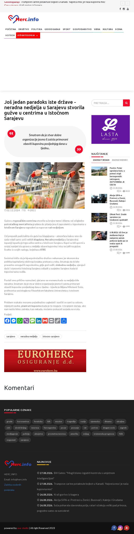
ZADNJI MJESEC (120, 160)
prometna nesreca (57, 433)
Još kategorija (26, 35)
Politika (36, 29)
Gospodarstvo (82, 29)
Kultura (108, 29)
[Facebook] (120, 9)
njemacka (95, 421)
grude (9, 421)
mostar (58, 421)
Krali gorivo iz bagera (31, 3)
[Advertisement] (67, 64)
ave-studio (22, 528)
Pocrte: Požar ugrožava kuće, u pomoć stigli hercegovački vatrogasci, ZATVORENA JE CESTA (117, 176)
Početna (10, 29)
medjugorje (12, 433)
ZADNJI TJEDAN (101, 160)
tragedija (71, 421)
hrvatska (38, 421)
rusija (83, 421)
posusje (75, 427)
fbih (121, 433)
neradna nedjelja (29, 336)
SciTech (10, 35)
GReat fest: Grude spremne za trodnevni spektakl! (119, 217)
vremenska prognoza (104, 433)
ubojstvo (38, 433)
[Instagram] (124, 9)
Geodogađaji (52, 29)
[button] (83, 165)
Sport (66, 29)
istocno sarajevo (51, 336)
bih (48, 421)
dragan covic (109, 427)
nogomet (11, 440)
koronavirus (23, 421)
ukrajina (120, 421)
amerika (74, 433)
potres (94, 427)
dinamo (108, 421)
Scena (118, 29)
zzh (8, 427)
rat (85, 427)
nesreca (35, 427)
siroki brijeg (20, 427)
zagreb (123, 427)
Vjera (97, 29)
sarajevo (10, 336)
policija (26, 433)
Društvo (23, 29)
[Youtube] (128, 9)
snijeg (86, 433)
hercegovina (50, 427)
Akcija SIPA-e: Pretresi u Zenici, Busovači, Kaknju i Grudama (88, 499)
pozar (63, 427)
